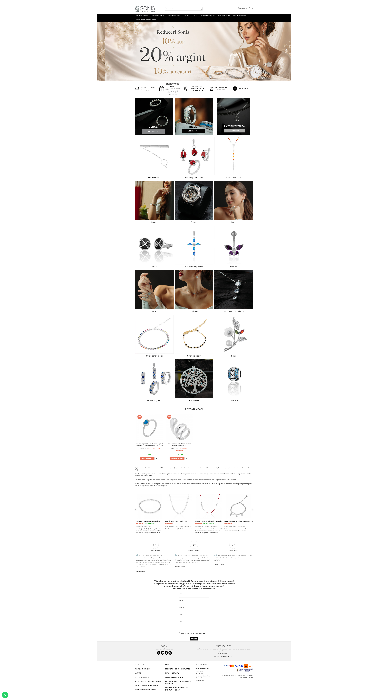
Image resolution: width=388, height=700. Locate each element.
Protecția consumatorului (146, 688)
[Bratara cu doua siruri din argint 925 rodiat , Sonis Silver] (238, 508)
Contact (168, 667)
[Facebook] (158, 655)
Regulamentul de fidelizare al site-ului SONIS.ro (177, 691)
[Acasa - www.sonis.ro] (145, 9)
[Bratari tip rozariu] (194, 336)
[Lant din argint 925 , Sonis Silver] (179, 508)
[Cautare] (201, 9)
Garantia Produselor (174, 679)
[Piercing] (233, 247)
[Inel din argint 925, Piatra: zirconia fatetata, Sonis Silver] (179, 430)
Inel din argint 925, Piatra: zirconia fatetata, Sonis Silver (179, 447)
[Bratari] (154, 202)
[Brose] (233, 336)
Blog (154, 20)
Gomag (250, 679)
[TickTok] (166, 655)
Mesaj (180, 623)
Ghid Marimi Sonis (239, 16)
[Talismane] (233, 380)
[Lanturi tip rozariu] (233, 158)
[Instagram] (170, 655)
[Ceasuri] (194, 202)
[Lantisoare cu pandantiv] (233, 291)
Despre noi (139, 667)
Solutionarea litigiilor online (148, 683)
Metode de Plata (172, 675)
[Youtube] (162, 655)
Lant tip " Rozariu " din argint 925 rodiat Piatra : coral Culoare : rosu (218, 523)
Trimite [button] (194, 641)
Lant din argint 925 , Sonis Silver (176, 523)
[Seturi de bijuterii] (154, 380)
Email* (181, 595)
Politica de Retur (142, 679)
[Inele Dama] (194, 118)
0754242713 (224, 655)
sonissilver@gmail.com (225, 658)
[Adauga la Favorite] (156, 460)
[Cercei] (154, 118)
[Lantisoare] (194, 291)
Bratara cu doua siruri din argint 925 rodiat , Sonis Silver (243, 523)
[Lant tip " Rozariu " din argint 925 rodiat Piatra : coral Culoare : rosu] (209, 508)
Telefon (181, 616)
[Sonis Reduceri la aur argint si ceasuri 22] (194, 51)
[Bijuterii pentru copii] (194, 158)
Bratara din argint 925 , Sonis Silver (148, 523)
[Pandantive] (194, 380)
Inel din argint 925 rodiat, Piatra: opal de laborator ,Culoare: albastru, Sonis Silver (149, 447)
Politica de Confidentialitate (177, 671)
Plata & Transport (143, 20)
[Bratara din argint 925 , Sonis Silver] (149, 508)
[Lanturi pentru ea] (233, 118)
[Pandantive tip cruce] (194, 247)
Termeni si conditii (142, 671)
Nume (181, 602)
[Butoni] (154, 247)
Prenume (181, 609)
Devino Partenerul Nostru (146, 692)
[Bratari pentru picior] (154, 336)
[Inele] (154, 291)
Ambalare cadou (224, 16)
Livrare (138, 675)
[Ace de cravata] (154, 158)
